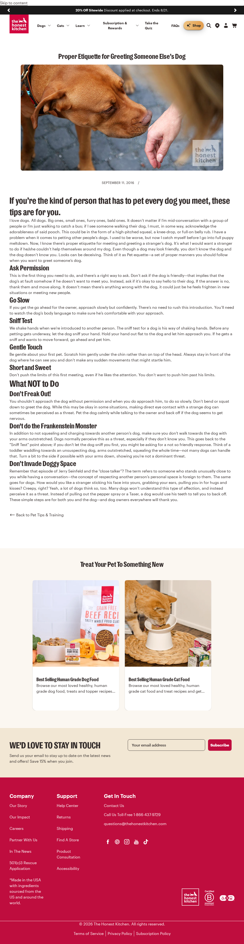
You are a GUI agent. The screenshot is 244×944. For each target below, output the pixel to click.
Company (22, 796)
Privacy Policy (120, 933)
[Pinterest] (117, 842)
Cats (60, 26)
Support (67, 796)
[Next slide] (235, 10)
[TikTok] (146, 842)
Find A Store (68, 839)
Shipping (65, 828)
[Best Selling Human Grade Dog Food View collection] (76, 623)
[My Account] (226, 25)
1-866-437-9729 (147, 814)
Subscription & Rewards (115, 25)
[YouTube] (136, 842)
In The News (20, 851)
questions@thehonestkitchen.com (135, 823)
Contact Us (114, 805)
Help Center (67, 805)
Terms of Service (89, 933)
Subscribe (219, 745)
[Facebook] (108, 842)
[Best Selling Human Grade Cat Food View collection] (168, 623)
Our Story (18, 805)
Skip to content (14, 2)
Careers (17, 828)
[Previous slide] (8, 10)
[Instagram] (127, 842)
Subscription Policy (153, 933)
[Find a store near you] (217, 25)
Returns (64, 817)
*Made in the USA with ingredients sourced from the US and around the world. (26, 891)
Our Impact (20, 817)
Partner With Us (23, 839)
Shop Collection (76, 710)
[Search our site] (209, 25)
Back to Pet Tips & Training (40, 515)
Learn (80, 26)
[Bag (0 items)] (234, 25)
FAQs (175, 26)
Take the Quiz (151, 25)
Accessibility (68, 868)
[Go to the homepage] (19, 24)
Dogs (41, 26)
